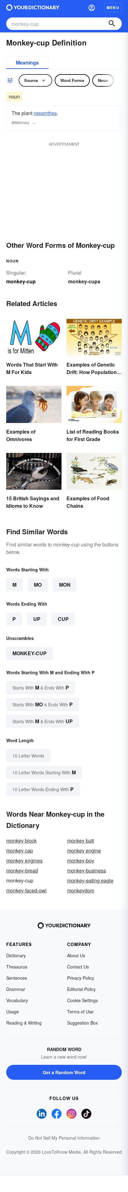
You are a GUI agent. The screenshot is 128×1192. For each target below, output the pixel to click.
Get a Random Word (64, 1072)
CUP (63, 618)
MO (38, 584)
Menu (113, 7)
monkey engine (84, 850)
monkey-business (86, 870)
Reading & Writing (24, 1023)
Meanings (27, 62)
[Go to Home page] (32, 7)
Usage (12, 1011)
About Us (76, 955)
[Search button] (112, 23)
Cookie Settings (82, 1000)
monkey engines (24, 860)
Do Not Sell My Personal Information (64, 1138)
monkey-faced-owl (26, 890)
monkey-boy (80, 860)
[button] (91, 7)
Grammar (15, 989)
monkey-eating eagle (90, 880)
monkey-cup (29, 653)
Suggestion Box (82, 1023)
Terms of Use (80, 1011)
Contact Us (78, 967)
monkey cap (19, 850)
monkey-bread (22, 870)
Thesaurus (16, 967)
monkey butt (80, 840)
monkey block (21, 840)
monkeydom (80, 890)
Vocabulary (17, 1000)
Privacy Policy (80, 978)
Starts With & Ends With (40, 687)
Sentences (16, 978)
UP (36, 618)
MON (65, 584)
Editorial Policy (81, 989)
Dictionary (16, 955)
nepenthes (45, 113)
